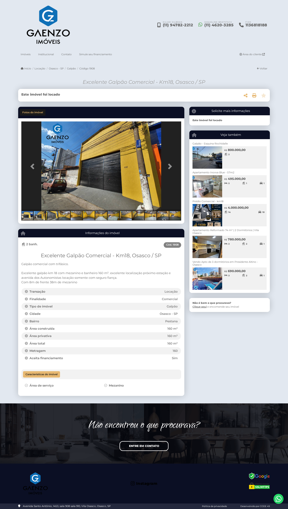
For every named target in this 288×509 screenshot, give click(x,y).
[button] (33, 166)
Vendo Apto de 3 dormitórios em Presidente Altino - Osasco (225, 263)
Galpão (71, 68)
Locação (39, 68)
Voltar (263, 68)
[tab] (33, 112)
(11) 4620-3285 (219, 25)
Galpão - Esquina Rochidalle (210, 143)
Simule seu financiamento (95, 54)
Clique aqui (199, 306)
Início (27, 68)
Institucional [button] (46, 54)
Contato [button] (66, 54)
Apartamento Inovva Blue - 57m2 (213, 172)
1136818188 (256, 25)
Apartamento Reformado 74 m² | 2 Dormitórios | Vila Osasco (225, 232)
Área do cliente (252, 54)
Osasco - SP (56, 68)
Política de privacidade (214, 506)
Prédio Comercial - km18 (208, 201)
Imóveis (25, 54)
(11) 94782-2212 (178, 25)
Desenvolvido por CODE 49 (255, 506)
